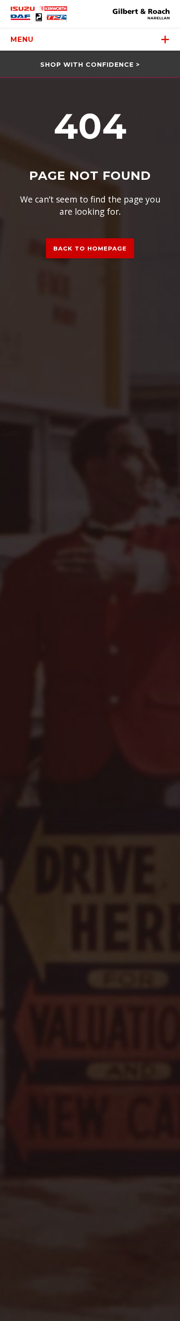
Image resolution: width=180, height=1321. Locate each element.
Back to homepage (90, 248)
